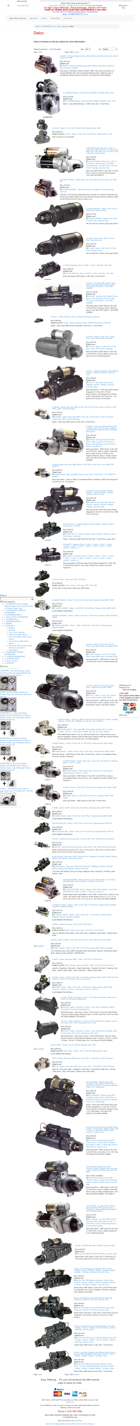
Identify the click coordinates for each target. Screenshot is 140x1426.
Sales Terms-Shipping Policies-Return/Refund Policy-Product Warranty (70, 1424)
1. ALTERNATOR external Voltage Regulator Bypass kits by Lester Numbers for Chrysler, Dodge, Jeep (18, 606)
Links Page (78, 1420)
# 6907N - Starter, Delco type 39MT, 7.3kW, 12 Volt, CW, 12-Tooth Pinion (77, 959)
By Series (12, 630)
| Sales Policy (55, 18)
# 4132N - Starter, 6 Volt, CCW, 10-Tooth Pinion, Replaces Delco (100, 239)
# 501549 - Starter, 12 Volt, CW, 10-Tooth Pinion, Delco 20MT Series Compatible (100, 337)
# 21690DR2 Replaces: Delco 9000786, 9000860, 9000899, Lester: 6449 (88, 93)
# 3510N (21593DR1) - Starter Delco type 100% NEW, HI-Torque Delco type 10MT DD (88, 180)
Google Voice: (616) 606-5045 (78, 5)
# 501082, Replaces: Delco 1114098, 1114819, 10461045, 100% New (87, 265)
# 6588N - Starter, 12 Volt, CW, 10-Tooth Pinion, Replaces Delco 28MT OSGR (90, 787)
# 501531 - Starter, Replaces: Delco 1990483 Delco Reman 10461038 (75, 317)
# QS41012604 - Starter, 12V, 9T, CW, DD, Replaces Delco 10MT (73, 1045)
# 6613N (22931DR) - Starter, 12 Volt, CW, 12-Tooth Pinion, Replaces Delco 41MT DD (82, 823)
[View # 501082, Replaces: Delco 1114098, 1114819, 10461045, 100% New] (88, 273)
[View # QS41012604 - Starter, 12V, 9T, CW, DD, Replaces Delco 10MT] (83, 1051)
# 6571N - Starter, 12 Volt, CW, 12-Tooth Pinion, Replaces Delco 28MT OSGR (100, 686)
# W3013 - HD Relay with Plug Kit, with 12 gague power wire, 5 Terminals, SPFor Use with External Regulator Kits (16, 791)
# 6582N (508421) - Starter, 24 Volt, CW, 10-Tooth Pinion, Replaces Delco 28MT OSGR (82, 743)
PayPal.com (70, 1402)
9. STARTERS (9, 626)
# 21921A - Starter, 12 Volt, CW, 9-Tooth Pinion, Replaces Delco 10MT (76, 128)
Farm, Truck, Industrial (16, 632)
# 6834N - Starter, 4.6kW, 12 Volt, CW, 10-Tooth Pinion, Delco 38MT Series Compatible (81, 940)
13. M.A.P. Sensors (11, 661)
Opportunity (34, 18)
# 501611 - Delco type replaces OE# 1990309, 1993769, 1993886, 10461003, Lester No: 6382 (102, 372)
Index (37, 26)
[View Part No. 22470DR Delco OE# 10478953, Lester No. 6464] (96, 1254)
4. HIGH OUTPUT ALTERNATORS (16, 617)
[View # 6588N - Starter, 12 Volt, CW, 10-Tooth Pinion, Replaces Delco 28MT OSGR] (90, 798)
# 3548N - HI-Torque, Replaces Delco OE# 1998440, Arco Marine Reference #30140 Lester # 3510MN (89, 57)
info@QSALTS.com (78, 14)
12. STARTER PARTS (11, 659)
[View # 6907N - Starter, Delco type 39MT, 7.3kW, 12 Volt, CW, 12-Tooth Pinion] (88, 965)
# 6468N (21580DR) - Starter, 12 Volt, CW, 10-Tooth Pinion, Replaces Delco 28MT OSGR (83, 600)
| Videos (44, 18)
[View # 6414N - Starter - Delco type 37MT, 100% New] (79, 585)
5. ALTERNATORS (10, 619)
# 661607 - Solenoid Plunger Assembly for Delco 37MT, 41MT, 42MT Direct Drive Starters (83, 839)
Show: (82, 49)
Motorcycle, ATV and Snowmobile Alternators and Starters (20, 646)
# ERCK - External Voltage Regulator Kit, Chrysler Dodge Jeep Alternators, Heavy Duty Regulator (16, 694)
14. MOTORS (9, 663)
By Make (12, 628)
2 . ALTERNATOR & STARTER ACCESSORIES (14, 611)
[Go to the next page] (75, 52)
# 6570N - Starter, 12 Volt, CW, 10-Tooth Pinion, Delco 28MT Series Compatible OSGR (102, 645)
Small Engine (13, 650)
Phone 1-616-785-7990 (70, 1411)
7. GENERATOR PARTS (12, 621)
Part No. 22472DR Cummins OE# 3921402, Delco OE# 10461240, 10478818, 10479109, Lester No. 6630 (93, 1299)
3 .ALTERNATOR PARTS (12, 615)
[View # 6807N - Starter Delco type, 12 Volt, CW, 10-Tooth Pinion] (83, 930)
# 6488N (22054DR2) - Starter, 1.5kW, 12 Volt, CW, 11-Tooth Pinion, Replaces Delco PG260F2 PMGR (85, 616)
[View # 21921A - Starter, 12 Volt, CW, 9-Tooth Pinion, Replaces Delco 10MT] (87, 134)
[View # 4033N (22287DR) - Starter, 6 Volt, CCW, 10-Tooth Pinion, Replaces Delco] (102, 221)
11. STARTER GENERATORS (14, 656)
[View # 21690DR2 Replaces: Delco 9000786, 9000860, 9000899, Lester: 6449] (89, 101)
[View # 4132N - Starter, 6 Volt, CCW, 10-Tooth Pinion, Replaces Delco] (102, 250)
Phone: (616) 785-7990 (57, 5)
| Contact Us (67, 18)
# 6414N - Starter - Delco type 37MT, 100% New (69, 579)
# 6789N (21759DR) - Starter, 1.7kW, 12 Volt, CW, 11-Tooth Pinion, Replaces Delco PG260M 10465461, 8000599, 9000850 (84, 906)
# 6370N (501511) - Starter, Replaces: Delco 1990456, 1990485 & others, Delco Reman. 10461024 (88, 525)
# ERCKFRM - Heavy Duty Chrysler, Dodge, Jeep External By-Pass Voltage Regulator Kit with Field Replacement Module (15, 673)
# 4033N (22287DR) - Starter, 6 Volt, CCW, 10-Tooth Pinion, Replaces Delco (102, 209)
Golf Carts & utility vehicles (18, 634)
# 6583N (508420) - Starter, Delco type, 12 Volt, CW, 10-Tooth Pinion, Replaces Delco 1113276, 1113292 (90, 762)
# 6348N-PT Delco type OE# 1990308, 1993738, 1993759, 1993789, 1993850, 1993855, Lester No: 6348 (100, 492)
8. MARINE (8, 623)
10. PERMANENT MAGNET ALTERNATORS (14, 653)
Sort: (100, 49)
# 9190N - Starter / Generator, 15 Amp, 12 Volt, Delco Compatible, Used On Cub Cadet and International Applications (88, 998)
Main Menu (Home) (17, 18)
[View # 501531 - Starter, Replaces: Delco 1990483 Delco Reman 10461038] (85, 323)
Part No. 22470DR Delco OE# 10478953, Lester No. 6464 (95, 1245)
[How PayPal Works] (70, 1398)
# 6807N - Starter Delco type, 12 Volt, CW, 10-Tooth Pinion (72, 924)
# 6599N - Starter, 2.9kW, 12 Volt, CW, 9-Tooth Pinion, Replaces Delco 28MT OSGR (81, 808)
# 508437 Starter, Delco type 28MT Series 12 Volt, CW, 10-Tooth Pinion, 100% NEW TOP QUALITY (83, 465)
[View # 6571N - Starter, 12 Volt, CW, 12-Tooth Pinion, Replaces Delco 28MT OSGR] (102, 697)
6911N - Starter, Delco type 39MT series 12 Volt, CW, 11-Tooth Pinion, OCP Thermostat (82, 1058)
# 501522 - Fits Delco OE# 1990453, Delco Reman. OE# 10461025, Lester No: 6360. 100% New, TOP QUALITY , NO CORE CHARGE (101, 285)
